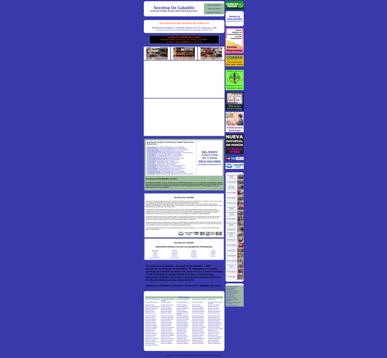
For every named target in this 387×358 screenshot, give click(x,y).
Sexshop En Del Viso (182, 327)
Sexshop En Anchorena (214, 315)
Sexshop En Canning (197, 322)
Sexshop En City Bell (197, 324)
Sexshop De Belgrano (166, 308)
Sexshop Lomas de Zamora (154, 158)
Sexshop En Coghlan (197, 325)
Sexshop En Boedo (182, 320)
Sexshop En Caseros (150, 324)
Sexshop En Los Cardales (152, 338)
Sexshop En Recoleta (197, 341)
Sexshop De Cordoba (213, 308)
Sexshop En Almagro (197, 315)
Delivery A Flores (181, 333)
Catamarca (175, 250)
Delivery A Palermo (166, 325)
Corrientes (174, 252)
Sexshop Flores (151, 155)
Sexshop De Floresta (166, 309)
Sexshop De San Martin (198, 311)
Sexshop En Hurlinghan (198, 332)
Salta (213, 254)
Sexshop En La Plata (213, 333)
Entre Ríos (194, 252)
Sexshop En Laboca (182, 335)
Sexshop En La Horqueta (167, 333)
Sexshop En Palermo (213, 340)
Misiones (155, 254)
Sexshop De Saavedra (182, 311)
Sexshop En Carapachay (214, 322)
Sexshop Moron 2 (231, 271)
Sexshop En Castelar (166, 324)
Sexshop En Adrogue (150, 315)
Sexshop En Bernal (166, 320)
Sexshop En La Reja (150, 335)
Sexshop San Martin (152, 165)
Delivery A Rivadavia (182, 322)
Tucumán (193, 257)
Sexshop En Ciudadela (151, 325)
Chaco (194, 250)
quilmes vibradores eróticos (199, 299)
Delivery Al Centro (150, 317)
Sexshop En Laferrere (198, 335)
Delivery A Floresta (197, 330)
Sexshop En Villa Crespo (214, 343)
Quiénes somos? (214, 12)
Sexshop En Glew (149, 332)
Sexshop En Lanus (150, 336)
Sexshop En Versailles (182, 343)
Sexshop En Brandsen (214, 320)
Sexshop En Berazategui (214, 319)
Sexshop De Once (150, 311)
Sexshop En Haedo (182, 332)
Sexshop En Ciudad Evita (214, 324)
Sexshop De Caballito (173, 8)
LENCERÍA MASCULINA (232, 292)
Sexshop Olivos (151, 164)
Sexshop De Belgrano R (183, 308)
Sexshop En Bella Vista (167, 319)
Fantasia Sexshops (197, 306)
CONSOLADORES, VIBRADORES (231, 289)
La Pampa (174, 253)
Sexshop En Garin (181, 330)
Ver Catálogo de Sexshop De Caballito (184, 23)
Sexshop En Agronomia (167, 315)
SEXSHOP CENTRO (231, 298)
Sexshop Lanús (151, 162)
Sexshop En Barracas (213, 317)
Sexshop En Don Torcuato (199, 327)
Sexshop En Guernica (166, 332)
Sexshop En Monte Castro (183, 340)
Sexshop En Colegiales (151, 327)
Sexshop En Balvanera (182, 317)
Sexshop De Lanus (213, 309)
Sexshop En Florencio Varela (215, 328)
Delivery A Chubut (166, 336)
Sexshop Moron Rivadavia (154, 172)
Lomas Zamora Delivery (183, 299)
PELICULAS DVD (230, 296)
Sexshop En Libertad (182, 336)
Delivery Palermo (181, 309)
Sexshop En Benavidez (183, 319)
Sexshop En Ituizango (214, 332)
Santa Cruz (194, 256)
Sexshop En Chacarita (182, 324)
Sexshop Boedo (151, 154)
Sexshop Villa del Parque (154, 151)
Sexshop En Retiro (150, 343)
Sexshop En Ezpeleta (197, 328)
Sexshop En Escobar (166, 328)
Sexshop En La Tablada (167, 335)
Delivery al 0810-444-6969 (234, 17)
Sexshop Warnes (152, 167)
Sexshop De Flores (150, 309)
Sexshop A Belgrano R (183, 302)
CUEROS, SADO (230, 294)
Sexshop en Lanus (213, 335)
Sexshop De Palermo (166, 311)
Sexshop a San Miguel (214, 305)
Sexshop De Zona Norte (214, 311)
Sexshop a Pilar (196, 305)
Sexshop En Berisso (150, 320)
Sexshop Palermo (152, 147)
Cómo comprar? (214, 5)
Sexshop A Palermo (182, 305)
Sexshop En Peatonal (182, 341)
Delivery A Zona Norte (198, 319)
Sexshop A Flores (149, 305)
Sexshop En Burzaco (150, 322)
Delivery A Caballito (150, 340)
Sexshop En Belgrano (151, 319)
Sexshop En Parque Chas (152, 341)
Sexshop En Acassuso (198, 313)
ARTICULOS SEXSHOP (232, 286)
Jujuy (155, 253)
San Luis (174, 256)
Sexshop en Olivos (197, 340)
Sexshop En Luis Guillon (167, 338)
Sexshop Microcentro (153, 150)
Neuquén (174, 254)
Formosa (213, 252)
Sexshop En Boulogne (198, 320)
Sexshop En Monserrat (214, 338)
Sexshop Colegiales (152, 168)
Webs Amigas (184, 297)
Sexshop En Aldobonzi (183, 315)
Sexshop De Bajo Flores (151, 308)
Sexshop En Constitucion (167, 327)
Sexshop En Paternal (166, 341)
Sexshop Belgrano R (182, 306)
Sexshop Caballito (152, 152)
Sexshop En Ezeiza (182, 328)
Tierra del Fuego (174, 257)
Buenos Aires (155, 250)
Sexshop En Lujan (181, 338)
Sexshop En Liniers (197, 336)
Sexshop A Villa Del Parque (152, 306)
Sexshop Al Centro (166, 306)
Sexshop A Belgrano (166, 302)
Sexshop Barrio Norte (153, 148)
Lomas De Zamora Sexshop (152, 299)
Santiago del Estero (155, 257)
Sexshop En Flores (150, 330)
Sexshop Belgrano (152, 169)
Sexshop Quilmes (152, 160)
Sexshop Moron (151, 161)
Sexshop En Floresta (166, 330)
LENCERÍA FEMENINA (232, 291)
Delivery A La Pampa (150, 328)
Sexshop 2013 (211, 299)
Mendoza (213, 253)
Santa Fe (213, 256)
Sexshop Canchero (213, 306)
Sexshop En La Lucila (198, 333)
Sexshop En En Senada (214, 327)
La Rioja (193, 253)
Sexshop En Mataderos (198, 338)
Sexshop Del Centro (150, 313)
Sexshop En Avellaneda (167, 317)
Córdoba (155, 252)
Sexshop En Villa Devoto (151, 345)
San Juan (155, 256)
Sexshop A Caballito (197, 302)
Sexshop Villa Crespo (153, 157)
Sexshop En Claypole (182, 325)
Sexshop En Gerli (212, 330)
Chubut (213, 250)
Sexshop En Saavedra (166, 343)
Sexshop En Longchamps (215, 336)
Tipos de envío (214, 9)
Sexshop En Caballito (166, 322)
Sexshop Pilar (151, 174)
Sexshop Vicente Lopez (153, 171)
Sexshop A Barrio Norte (151, 302)
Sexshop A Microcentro (167, 305)
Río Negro (194, 254)
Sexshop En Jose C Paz (151, 333)
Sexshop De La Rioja (197, 309)
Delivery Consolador (166, 313)
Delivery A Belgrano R (214, 341)
